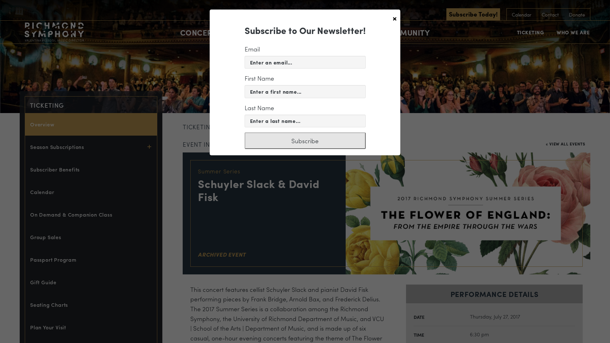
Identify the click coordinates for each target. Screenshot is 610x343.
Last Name (259, 107)
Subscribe (305, 140)
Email (252, 48)
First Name (259, 78)
